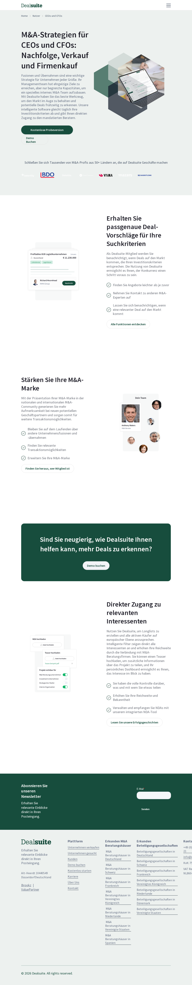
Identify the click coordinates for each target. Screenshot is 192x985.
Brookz (26, 885)
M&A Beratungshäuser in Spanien (117, 939)
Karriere (73, 876)
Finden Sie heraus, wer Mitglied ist (48, 468)
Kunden (72, 859)
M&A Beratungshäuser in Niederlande (117, 912)
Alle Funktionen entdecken (128, 324)
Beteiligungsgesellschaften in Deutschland (156, 853)
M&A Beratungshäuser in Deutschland (117, 855)
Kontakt (73, 888)
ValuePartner (30, 889)
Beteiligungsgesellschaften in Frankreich (156, 872)
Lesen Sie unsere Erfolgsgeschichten (134, 722)
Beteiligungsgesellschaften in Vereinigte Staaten (156, 911)
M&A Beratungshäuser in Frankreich (117, 881)
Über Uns (73, 882)
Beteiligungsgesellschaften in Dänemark (156, 901)
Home (24, 15)
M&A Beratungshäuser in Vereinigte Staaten (117, 925)
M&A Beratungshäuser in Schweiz (117, 868)
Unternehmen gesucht (82, 853)
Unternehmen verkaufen (83, 847)
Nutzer (36, 15)
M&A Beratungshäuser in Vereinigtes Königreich (117, 897)
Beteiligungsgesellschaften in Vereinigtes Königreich (156, 882)
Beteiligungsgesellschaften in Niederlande (156, 891)
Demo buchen (96, 565)
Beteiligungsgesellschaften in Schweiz (156, 863)
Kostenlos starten (79, 870)
